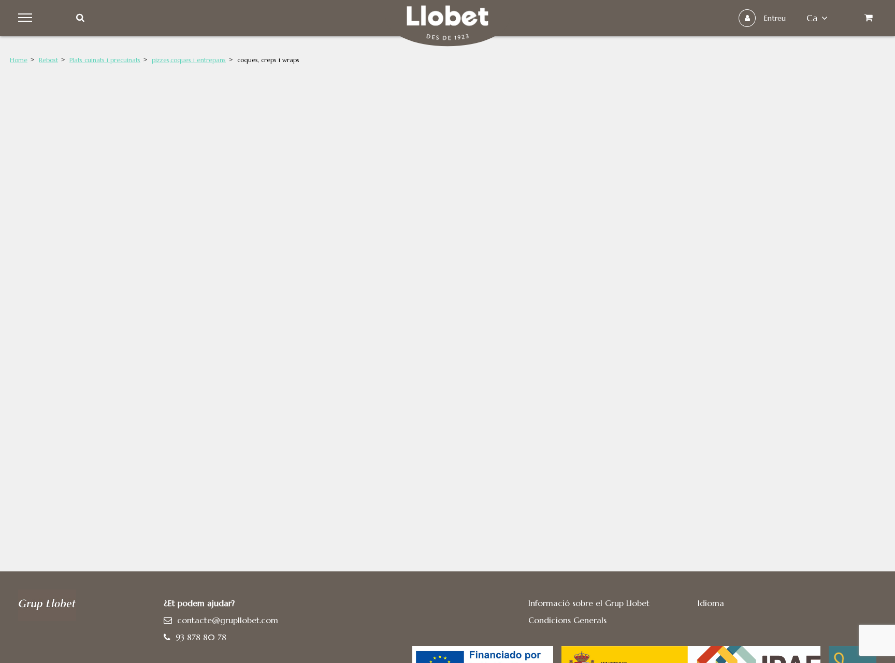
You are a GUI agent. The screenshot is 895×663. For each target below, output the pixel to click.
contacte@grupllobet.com (227, 620)
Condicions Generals (567, 620)
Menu (26, 18)
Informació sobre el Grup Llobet (588, 603)
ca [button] (811, 18)
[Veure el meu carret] (868, 18)
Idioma (711, 603)
